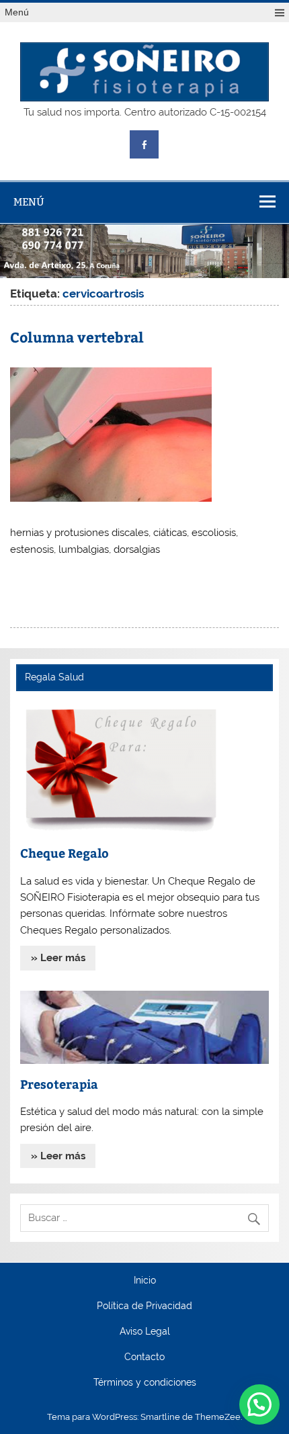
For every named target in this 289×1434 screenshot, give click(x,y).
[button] (259, 1404)
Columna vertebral (77, 337)
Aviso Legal (145, 1332)
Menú (17, 12)
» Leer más (58, 958)
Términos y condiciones (144, 1383)
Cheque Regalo (64, 852)
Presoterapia (59, 1083)
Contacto (144, 1357)
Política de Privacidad (144, 1306)
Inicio (145, 1281)
